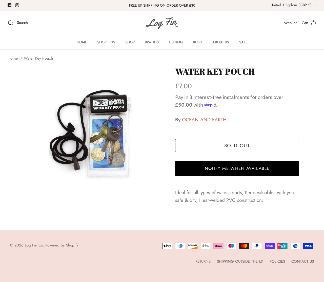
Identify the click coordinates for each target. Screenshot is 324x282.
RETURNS (203, 261)
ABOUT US (220, 42)
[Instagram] (17, 5)
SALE (243, 42)
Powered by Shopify (61, 245)
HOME (82, 42)
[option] (94, 136)
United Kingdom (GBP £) (291, 5)
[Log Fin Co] (162, 23)
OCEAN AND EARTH (204, 119)
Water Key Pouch (38, 58)
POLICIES (277, 261)
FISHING (176, 42)
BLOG (197, 42)
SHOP (130, 42)
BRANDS (152, 42)
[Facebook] (9, 5)
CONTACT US (302, 261)
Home (13, 58)
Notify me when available (237, 168)
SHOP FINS (106, 42)
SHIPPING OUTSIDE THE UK (240, 261)
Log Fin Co (34, 245)
